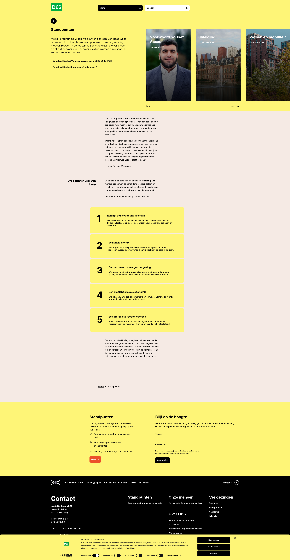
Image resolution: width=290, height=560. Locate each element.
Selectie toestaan (213, 547)
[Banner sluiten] (235, 538)
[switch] (117, 555)
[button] (121, 8)
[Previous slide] (233, 106)
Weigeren (213, 553)
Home (101, 386)
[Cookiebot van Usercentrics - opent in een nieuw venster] (66, 555)
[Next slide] (237, 106)
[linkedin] (58, 482)
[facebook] (53, 482)
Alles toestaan (213, 540)
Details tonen (172, 555)
